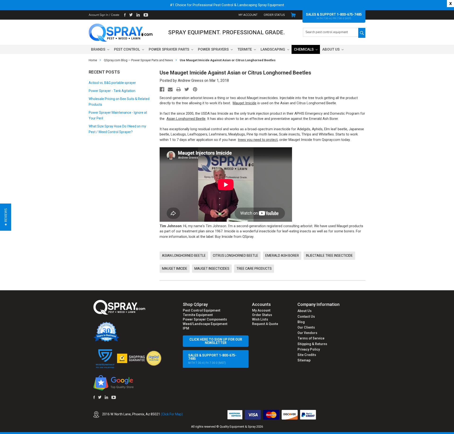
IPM (186, 328)
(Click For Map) (172, 414)
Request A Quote (265, 324)
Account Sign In (98, 15)
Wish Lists (260, 319)
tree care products (254, 268)
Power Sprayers (214, 49)
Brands (98, 49)
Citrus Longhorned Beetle (235, 255)
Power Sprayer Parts (169, 49)
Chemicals (304, 49)
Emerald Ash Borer (282, 255)
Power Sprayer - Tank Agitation (112, 91)
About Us (331, 49)
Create (115, 15)
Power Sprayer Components (205, 319)
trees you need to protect (258, 140)
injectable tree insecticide (329, 255)
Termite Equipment (198, 315)
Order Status (274, 15)
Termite (245, 49)
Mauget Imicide (244, 103)
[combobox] (330, 32)
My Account (248, 15)
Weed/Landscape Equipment (205, 324)
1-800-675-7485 (349, 14)
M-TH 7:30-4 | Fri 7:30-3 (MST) (212, 359)
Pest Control (127, 49)
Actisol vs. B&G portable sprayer (112, 83)
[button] (5, 217)
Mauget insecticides (211, 268)
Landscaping (273, 49)
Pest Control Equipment (201, 310)
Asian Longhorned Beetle (185, 119)
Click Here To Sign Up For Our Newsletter (215, 341)
